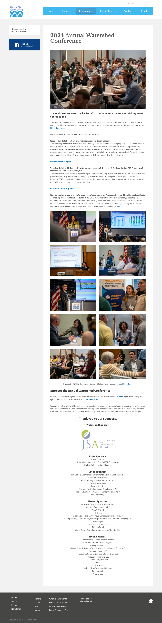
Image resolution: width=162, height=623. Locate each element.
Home (51, 11)
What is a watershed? (58, 599)
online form (92, 399)
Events (14, 605)
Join (36, 606)
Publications (106, 11)
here (118, 206)
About (65, 11)
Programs (84, 11)
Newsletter (16, 609)
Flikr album (127, 384)
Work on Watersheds (58, 606)
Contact (128, 11)
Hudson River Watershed (60, 602)
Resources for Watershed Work (20, 30)
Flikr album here (57, 128)
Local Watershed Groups (60, 610)
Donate (144, 11)
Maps (37, 610)
